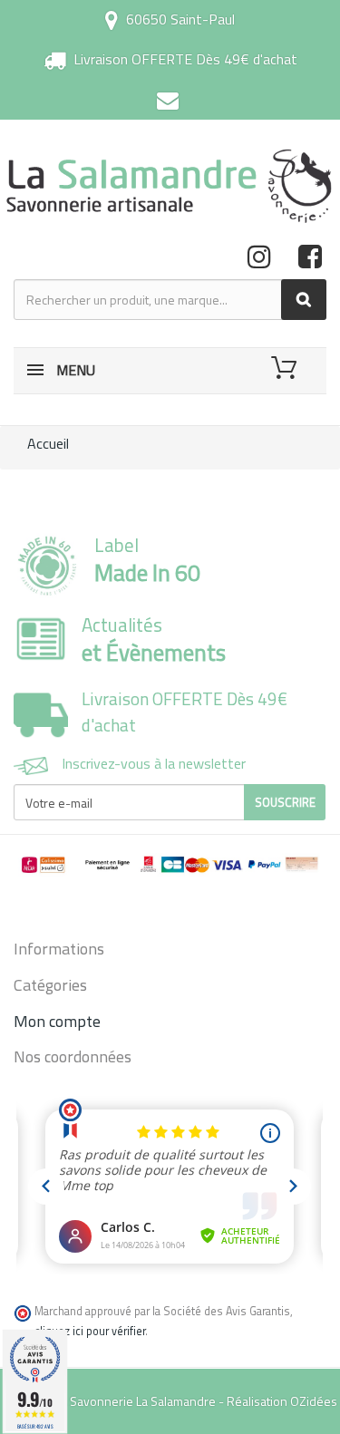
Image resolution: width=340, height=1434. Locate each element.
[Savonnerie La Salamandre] (170, 185)
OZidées (313, 1400)
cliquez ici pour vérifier (89, 1331)
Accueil (48, 443)
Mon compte (57, 1021)
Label (147, 559)
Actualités (154, 639)
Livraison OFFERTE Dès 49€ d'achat (185, 59)
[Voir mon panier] (287, 368)
